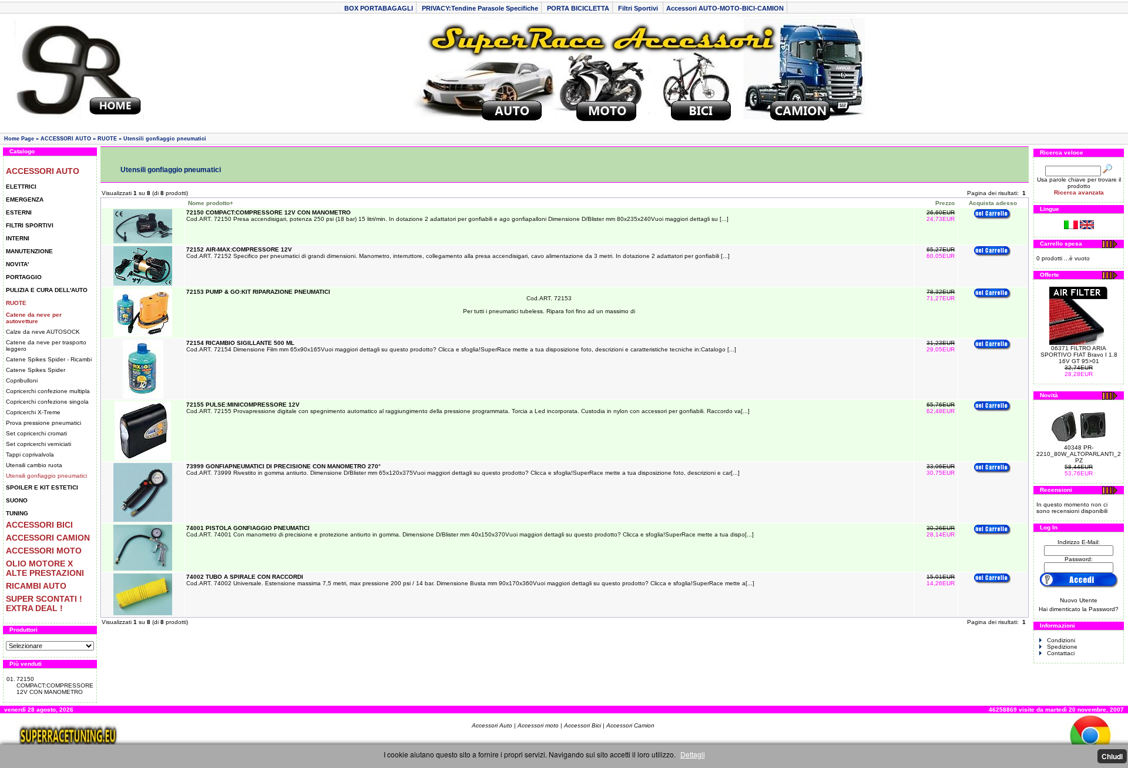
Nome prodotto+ (210, 203)
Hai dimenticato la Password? (1079, 609)
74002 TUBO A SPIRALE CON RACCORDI (244, 577)
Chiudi (1112, 756)
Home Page (19, 139)
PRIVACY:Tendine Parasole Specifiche (480, 8)
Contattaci (1061, 653)
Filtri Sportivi (639, 8)
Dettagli (692, 754)
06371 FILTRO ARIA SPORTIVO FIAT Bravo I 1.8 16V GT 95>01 (1078, 354)
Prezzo (945, 203)
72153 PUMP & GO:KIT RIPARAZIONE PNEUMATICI (258, 292)
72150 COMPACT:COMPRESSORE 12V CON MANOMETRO (54, 685)
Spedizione (1062, 646)
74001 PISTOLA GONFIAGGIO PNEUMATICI (248, 528)
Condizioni (1061, 640)
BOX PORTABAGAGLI (378, 8)
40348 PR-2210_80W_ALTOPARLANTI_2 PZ (1078, 454)
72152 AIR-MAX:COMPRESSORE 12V (239, 249)
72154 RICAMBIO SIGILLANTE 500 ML (240, 343)
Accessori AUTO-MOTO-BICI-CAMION (725, 8)
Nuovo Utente (1078, 600)
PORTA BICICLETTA (578, 8)
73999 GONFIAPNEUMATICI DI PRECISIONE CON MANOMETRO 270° (283, 466)
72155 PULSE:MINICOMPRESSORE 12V (243, 404)
